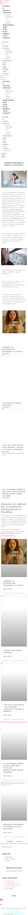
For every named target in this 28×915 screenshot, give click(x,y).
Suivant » (19, 841)
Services (7, 12)
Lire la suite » (6, 353)
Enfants (8, 23)
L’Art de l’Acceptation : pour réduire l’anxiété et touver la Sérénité (13, 447)
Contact (7, 38)
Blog (5, 31)
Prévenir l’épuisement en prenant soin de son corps (13, 827)
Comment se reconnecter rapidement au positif (12, 349)
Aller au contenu (4, 1)
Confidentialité (17, 912)
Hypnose (8, 14)
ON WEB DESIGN (19, 914)
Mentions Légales (14, 910)
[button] (1, 40)
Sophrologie (9, 16)
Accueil (6, 6)
